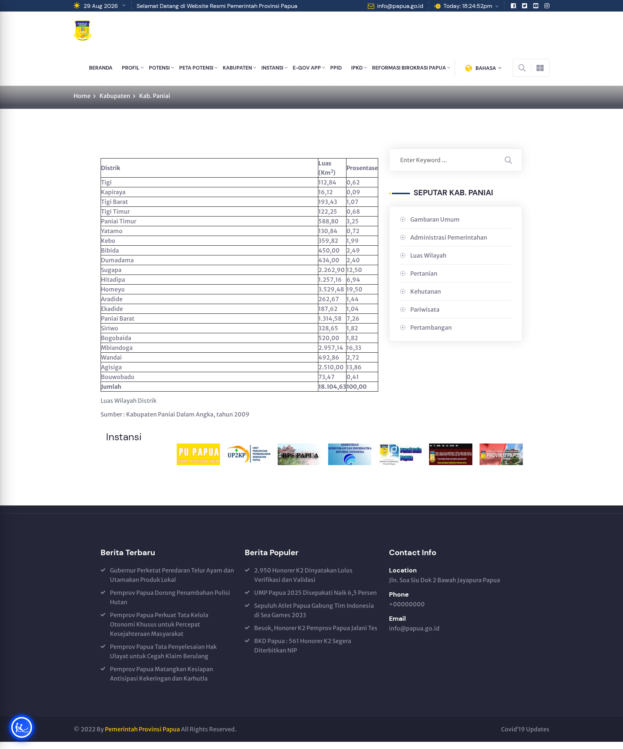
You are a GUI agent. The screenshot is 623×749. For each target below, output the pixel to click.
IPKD (357, 67)
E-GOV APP (307, 67)
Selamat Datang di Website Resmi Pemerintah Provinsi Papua (217, 6)
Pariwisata (424, 309)
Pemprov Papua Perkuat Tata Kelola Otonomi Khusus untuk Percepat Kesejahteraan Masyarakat (159, 624)
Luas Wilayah (428, 255)
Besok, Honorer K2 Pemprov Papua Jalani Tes (315, 628)
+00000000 (407, 604)
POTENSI (159, 67)
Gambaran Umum (435, 219)
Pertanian (423, 273)
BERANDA (100, 67)
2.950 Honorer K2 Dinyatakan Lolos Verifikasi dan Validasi (303, 575)
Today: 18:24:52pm (467, 6)
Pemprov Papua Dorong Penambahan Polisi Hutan (170, 597)
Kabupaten (115, 95)
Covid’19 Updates (525, 729)
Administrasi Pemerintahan (448, 237)
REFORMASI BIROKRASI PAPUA (409, 67)
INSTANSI (272, 67)
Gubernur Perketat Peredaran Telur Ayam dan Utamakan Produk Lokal (172, 575)
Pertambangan (431, 327)
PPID (336, 67)
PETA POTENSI (196, 67)
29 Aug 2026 (101, 6)
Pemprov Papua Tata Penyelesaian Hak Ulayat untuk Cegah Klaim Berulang (163, 651)
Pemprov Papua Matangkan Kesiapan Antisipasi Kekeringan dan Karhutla (161, 673)
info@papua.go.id (400, 6)
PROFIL (131, 67)
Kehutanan (425, 291)
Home (82, 95)
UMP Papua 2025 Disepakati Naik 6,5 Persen (315, 592)
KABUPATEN (237, 67)
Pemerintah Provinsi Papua (142, 729)
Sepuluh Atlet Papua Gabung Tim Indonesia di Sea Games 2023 (314, 610)
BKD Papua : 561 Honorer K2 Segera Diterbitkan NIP (302, 645)
